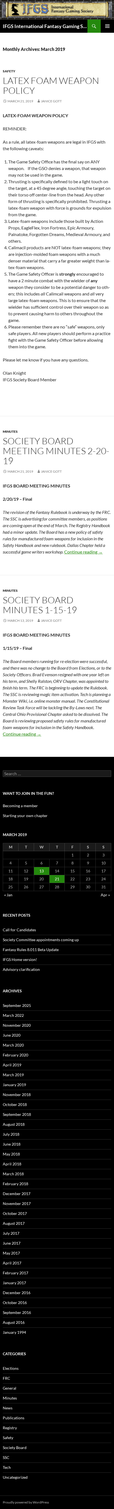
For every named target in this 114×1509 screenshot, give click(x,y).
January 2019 (14, 1084)
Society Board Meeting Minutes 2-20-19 (56, 450)
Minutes (10, 431)
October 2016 (15, 1302)
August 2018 (14, 1124)
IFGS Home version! (20, 959)
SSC (6, 1457)
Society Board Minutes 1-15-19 (40, 604)
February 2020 (15, 1055)
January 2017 (14, 1282)
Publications (13, 1417)
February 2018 (15, 1183)
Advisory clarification (21, 969)
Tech (7, 1467)
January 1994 (14, 1332)
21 (57, 879)
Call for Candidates (19, 929)
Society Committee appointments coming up (41, 939)
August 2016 (14, 1322)
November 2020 (17, 1025)
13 (41, 871)
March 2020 (13, 1045)
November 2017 (17, 1203)
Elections (11, 1368)
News (7, 1408)
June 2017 (11, 1243)
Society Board (15, 1447)
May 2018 (11, 1154)
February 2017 (15, 1272)
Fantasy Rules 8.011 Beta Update (31, 949)
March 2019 (13, 1074)
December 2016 (16, 1292)
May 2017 (11, 1253)
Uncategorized (15, 1477)
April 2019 (12, 1064)
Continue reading (83, 551)
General (9, 1388)
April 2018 (12, 1164)
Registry (10, 1427)
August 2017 (14, 1223)
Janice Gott (51, 101)
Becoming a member (20, 805)
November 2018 (17, 1094)
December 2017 (16, 1193)
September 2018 (17, 1114)
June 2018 (11, 1144)
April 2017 (12, 1263)
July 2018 (11, 1134)
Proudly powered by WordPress (26, 1502)
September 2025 (17, 1005)
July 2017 (11, 1233)
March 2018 (13, 1173)
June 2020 (11, 1035)
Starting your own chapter (25, 815)
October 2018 (15, 1104)
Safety (9, 71)
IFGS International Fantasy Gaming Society (45, 26)
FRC (6, 1378)
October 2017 (15, 1213)
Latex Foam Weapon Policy (51, 85)
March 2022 (13, 1015)
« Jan (8, 894)
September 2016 (17, 1312)
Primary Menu (107, 26)
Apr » (105, 894)
